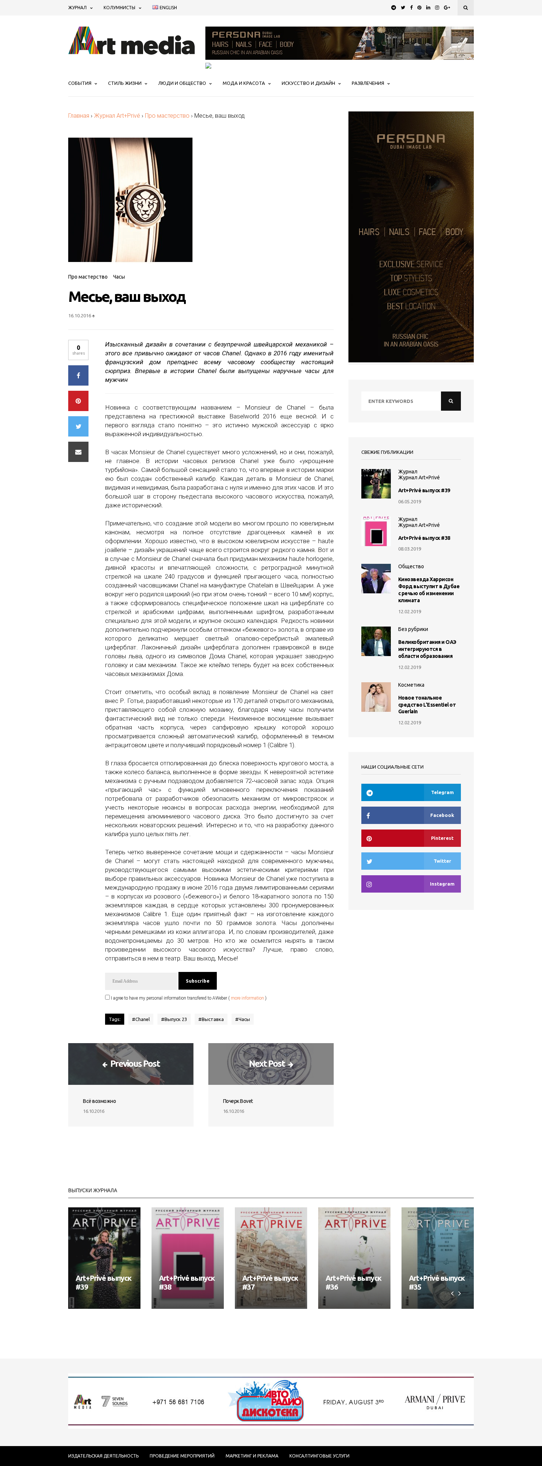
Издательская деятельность (103, 1456)
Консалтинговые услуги (319, 1456)
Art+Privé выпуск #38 (424, 538)
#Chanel (141, 1019)
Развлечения (368, 83)
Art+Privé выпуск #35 (437, 1282)
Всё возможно (99, 1101)
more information (247, 998)
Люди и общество (182, 83)
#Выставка (211, 1019)
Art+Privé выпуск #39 (424, 490)
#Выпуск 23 (174, 1019)
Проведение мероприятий (182, 1456)
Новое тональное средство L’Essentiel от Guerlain (427, 705)
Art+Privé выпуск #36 (353, 1282)
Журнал (77, 7)
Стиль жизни (125, 83)
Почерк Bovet (238, 1101)
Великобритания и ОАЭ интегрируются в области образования (427, 649)
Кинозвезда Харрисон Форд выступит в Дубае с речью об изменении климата (429, 589)
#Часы (242, 1019)
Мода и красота (244, 83)
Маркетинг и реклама (252, 1456)
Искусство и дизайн (308, 83)
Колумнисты (119, 7)
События (79, 83)
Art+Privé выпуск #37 (270, 1282)
